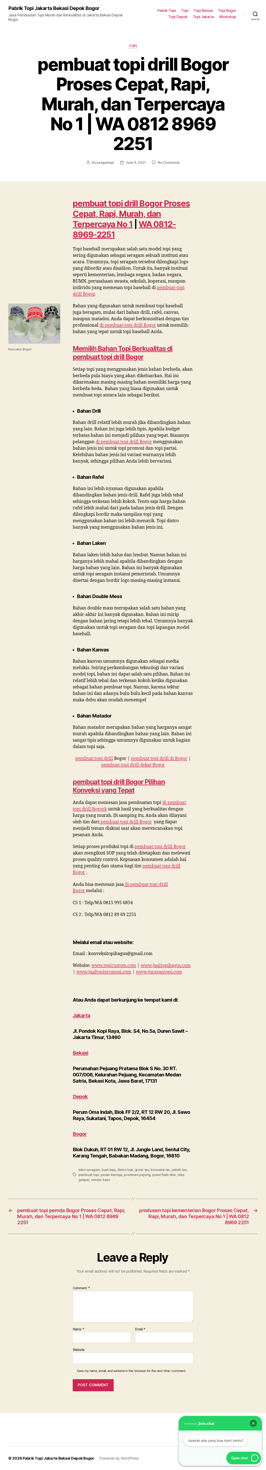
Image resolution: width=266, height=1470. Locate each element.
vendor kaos (100, 1180)
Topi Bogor (227, 10)
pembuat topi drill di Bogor (159, 758)
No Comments (169, 162)
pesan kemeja (111, 1175)
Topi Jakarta (203, 17)
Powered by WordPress (119, 1458)
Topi (184, 10)
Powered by (191, 1423)
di (128, 325)
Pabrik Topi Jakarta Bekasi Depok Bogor (53, 8)
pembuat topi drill (94, 758)
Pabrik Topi (166, 10)
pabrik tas (179, 1170)
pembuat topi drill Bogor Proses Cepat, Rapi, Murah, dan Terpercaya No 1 (131, 213)
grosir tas (142, 1170)
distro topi (125, 1170)
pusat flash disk (164, 1175)
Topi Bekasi (203, 10)
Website (79, 1350)
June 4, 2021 (136, 162)
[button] (253, 1423)
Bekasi (80, 1053)
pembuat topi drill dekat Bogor (133, 765)
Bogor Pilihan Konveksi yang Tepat (119, 786)
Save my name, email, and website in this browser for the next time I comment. (131, 1371)
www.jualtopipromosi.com (103, 972)
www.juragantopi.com (159, 972)
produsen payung (137, 1175)
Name (78, 1329)
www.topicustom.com (113, 965)
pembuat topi (89, 1175)
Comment (81, 1288)
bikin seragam (89, 1170)
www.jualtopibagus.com (166, 965)
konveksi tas (160, 1170)
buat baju (109, 1170)
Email (140, 1329)
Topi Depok (178, 17)
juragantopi (105, 162)
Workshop (227, 17)
